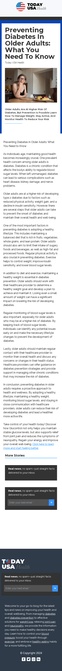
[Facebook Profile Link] (23, 659)
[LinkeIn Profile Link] (38, 659)
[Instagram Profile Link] (33, 659)
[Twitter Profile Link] (28, 659)
